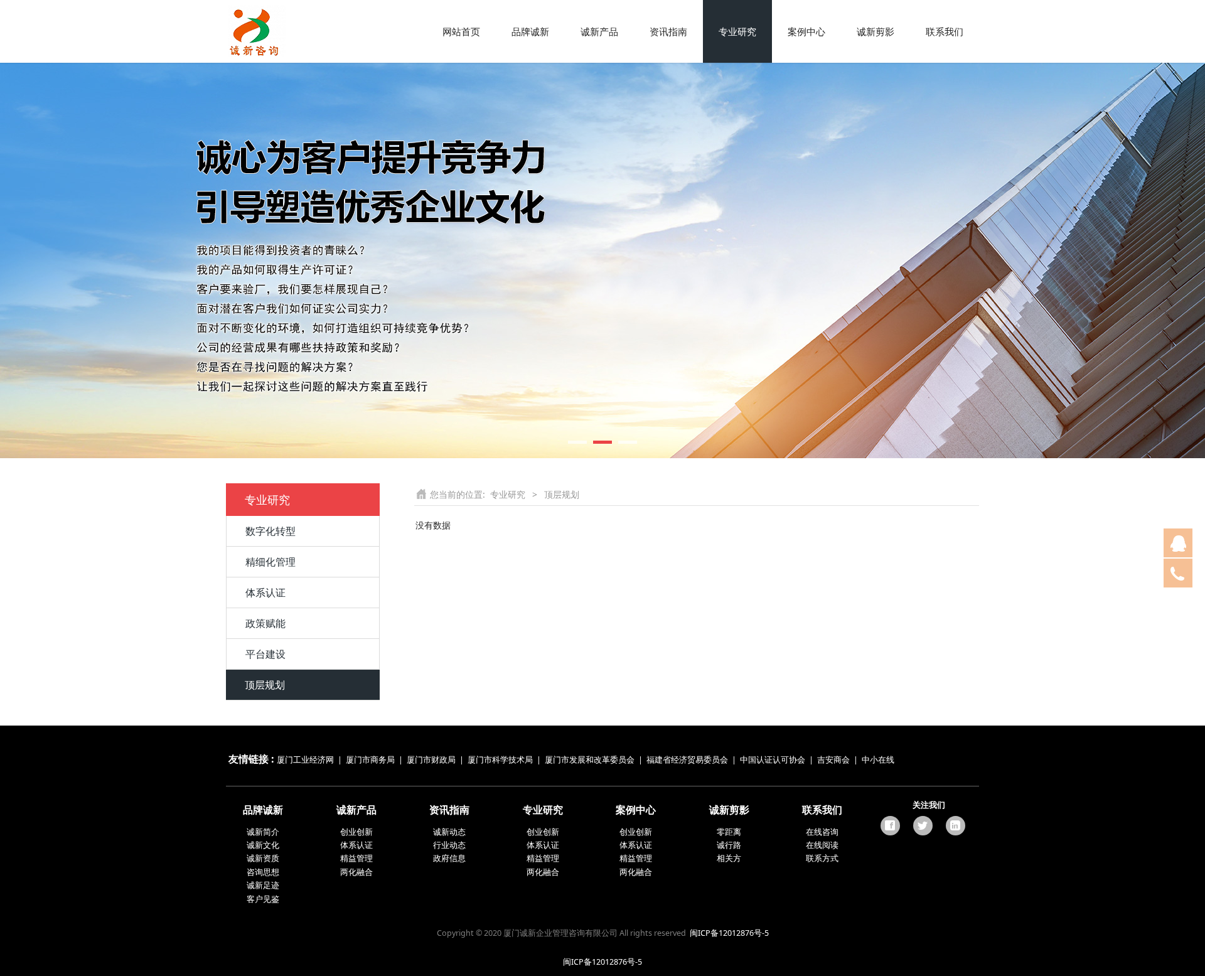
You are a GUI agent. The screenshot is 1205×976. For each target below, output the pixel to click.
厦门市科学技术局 (500, 759)
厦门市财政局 (431, 759)
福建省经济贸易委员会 (687, 759)
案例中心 (806, 31)
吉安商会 (833, 759)
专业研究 (737, 31)
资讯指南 (668, 31)
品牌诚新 (530, 31)
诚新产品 (599, 31)
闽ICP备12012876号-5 (729, 933)
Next (953, 260)
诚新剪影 (875, 31)
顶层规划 (265, 685)
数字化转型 (270, 531)
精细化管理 (270, 562)
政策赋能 (265, 623)
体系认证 (265, 592)
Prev (252, 260)
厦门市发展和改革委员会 (590, 759)
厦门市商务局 (371, 759)
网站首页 (461, 31)
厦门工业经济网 (305, 759)
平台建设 (265, 654)
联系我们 (944, 31)
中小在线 (878, 759)
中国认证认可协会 (772, 759)
